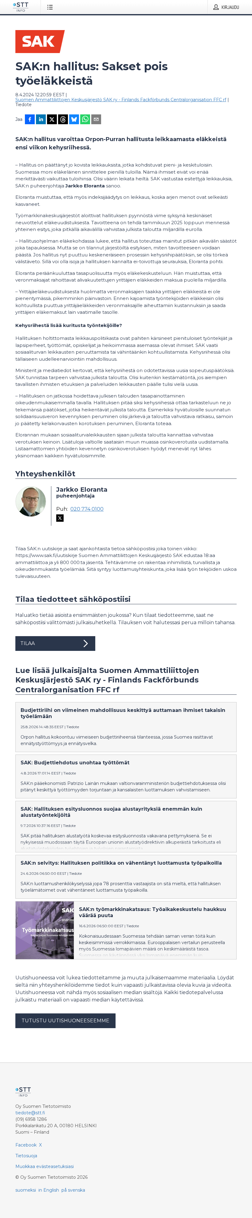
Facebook (26, 1145)
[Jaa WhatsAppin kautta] (85, 119)
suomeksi (25, 1190)
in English (48, 1190)
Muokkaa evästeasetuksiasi (44, 1166)
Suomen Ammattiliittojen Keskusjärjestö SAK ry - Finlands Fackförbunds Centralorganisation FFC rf (120, 99)
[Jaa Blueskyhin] (74, 119)
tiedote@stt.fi (30, 1113)
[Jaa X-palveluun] (52, 119)
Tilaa (27, 643)
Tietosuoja (26, 1155)
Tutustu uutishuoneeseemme (65, 1021)
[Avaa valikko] (51, 7)
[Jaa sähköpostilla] (96, 119)
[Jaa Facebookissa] (30, 119)
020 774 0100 (87, 509)
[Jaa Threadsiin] (63, 119)
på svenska (73, 1190)
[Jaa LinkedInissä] (41, 119)
